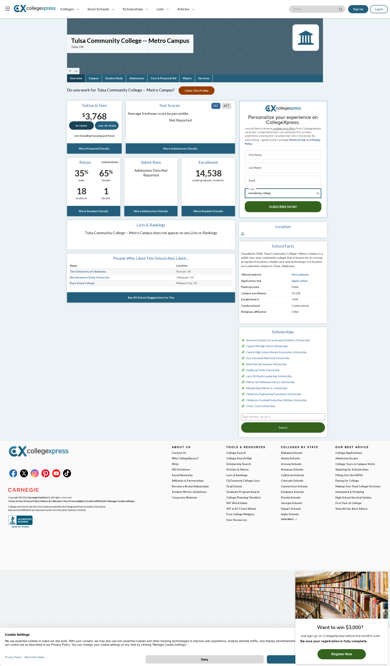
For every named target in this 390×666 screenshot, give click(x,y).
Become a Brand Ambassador (190, 486)
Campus (94, 78)
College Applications (348, 452)
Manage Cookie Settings (121, 501)
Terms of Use (297, 139)
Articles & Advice (237, 469)
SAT (215, 105)
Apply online (300, 280)
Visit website (300, 274)
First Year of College (348, 503)
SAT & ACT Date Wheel (241, 508)
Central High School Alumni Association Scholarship (276, 352)
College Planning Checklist (243, 497)
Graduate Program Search (243, 491)
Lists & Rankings (237, 475)
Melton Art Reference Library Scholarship (270, 382)
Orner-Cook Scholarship (260, 406)
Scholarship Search (238, 464)
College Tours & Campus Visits (355, 464)
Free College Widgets (240, 514)
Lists (161, 9)
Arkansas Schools (292, 469)
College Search (236, 452)
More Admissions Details (180, 148)
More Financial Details (94, 148)
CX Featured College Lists (243, 480)
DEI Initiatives (181, 469)
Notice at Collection (51, 501)
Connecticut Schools (294, 486)
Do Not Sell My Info (96, 501)
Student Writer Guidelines (189, 491)
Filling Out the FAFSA (349, 475)
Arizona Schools (291, 464)
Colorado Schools (292, 480)
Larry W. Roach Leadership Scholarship (269, 376)
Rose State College (82, 283)
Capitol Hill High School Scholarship (267, 346)
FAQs (175, 464)
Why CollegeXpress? (185, 458)
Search (283, 427)
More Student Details (93, 211)
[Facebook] (13, 476)
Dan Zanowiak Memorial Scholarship (267, 358)
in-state (81, 125)
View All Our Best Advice (351, 508)
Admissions (136, 78)
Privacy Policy (31, 501)
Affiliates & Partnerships (188, 480)
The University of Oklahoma (88, 271)
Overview (76, 78)
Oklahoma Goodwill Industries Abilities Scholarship (276, 400)
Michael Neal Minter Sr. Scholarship (266, 388)
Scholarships (133, 9)
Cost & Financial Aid (163, 78)
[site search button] (341, 9)
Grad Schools (99, 9)
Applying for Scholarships (351, 469)
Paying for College (347, 480)
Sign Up (358, 9)
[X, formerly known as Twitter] (24, 476)
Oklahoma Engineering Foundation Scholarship (273, 394)
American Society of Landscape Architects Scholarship (278, 340)
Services (203, 78)
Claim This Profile (196, 90)
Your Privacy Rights (73, 501)
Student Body (114, 78)
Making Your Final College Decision (357, 486)
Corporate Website (184, 497)
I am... (252, 189)
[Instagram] (35, 476)
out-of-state (107, 125)
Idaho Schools (290, 514)
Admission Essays (346, 458)
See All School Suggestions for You (151, 297)
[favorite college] (70, 71)
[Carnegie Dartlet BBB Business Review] (20, 527)
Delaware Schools (292, 491)
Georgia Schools (291, 503)
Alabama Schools (291, 452)
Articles (183, 9)
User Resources (236, 520)
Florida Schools (291, 497)
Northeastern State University (90, 277)
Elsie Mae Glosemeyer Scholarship (266, 364)
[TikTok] (67, 476)
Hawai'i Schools (291, 508)
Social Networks (182, 475)
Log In (379, 9)
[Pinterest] (45, 476)
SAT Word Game (236, 503)
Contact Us (179, 452)
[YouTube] (56, 476)
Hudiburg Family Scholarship (263, 370)
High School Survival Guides (353, 497)
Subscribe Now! (283, 207)
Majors (187, 78)
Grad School (234, 486)
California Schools (292, 475)
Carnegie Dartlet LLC (39, 497)
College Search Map (239, 458)
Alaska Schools (290, 458)
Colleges (67, 9)
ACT (226, 105)
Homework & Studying (349, 491)
